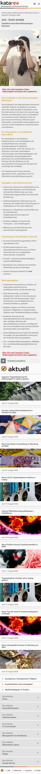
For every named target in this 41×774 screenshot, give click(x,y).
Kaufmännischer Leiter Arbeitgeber (19, 684)
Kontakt (37, 770)
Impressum (28, 770)
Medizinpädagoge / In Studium (17, 690)
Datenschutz (17, 770)
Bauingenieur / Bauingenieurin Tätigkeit (20, 679)
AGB (8, 770)
